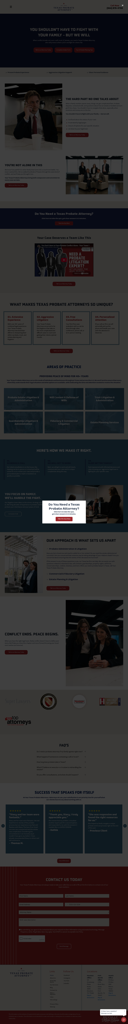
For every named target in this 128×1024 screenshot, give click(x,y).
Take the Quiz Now (64, 519)
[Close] (122, 5)
